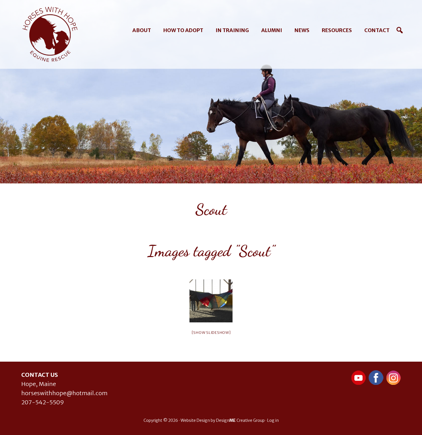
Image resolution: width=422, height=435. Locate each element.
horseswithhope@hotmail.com (64, 393)
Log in (273, 420)
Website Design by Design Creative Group (223, 420)
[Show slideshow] (211, 332)
